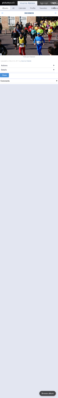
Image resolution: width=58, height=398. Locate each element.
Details (4, 70)
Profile (32, 8)
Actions (4, 65)
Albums (5, 8)
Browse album (48, 393)
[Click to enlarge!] (29, 35)
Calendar (22, 8)
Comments (5, 81)
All (13, 8)
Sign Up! (44, 3)
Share (4, 75)
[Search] (54, 8)
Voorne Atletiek (27, 3)
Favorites (43, 8)
